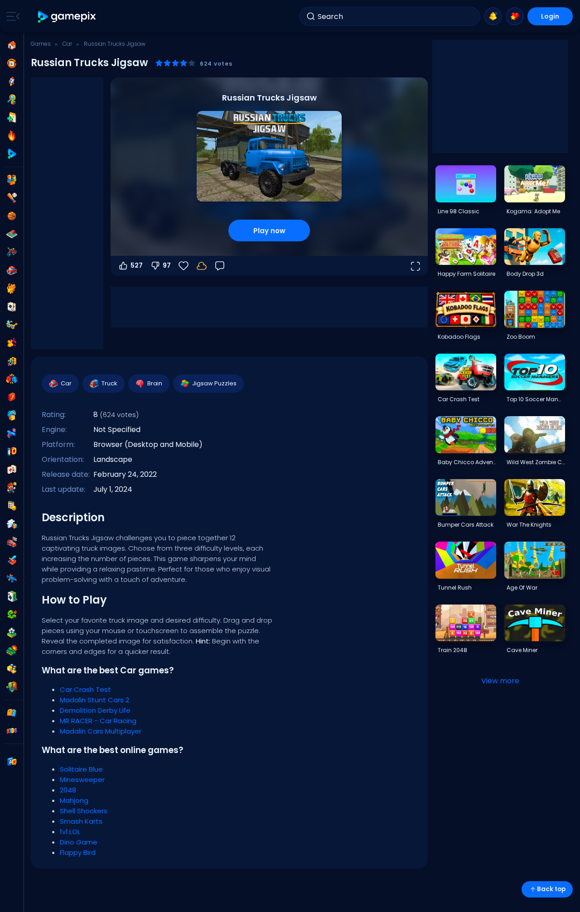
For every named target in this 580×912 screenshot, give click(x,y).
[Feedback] (219, 265)
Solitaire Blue (81, 769)
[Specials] (12, 154)
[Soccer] (12, 633)
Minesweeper (82, 779)
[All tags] (12, 713)
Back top (551, 889)
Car (67, 44)
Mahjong (74, 800)
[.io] (12, 451)
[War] (12, 651)
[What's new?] (493, 16)
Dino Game (78, 842)
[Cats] (12, 288)
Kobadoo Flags (459, 337)
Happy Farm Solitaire (466, 274)
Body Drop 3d (525, 274)
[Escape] (12, 361)
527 (136, 265)
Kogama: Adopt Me (533, 211)
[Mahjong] (12, 470)
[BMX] (12, 252)
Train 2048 (452, 650)
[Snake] (12, 614)
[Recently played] (12, 63)
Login (550, 16)
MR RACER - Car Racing (98, 720)
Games (41, 44)
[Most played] (12, 81)
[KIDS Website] (12, 731)
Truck (109, 383)
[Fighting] (12, 379)
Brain (154, 383)
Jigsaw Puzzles (214, 383)
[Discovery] (12, 100)
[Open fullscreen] (415, 265)
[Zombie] (12, 687)
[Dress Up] (12, 343)
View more (500, 681)
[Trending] (12, 136)
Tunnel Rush (455, 587)
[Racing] (12, 542)
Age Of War (522, 587)
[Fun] (12, 415)
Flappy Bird (78, 852)
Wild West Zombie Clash (536, 462)
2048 (68, 790)
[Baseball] (12, 198)
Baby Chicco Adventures (467, 462)
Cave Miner (522, 650)
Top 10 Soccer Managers (536, 399)
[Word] (12, 669)
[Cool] (12, 325)
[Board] (12, 234)
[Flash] (12, 397)
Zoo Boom (521, 337)
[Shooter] (12, 578)
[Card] (12, 307)
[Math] (12, 506)
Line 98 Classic (458, 211)
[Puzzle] (12, 524)
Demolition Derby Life (95, 710)
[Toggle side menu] (11, 16)
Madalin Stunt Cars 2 (94, 700)
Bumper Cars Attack (465, 524)
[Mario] (12, 488)
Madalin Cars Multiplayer (100, 731)
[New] (12, 118)
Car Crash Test (85, 689)
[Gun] (12, 433)
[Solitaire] (12, 596)
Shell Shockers (83, 811)
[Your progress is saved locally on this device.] (201, 265)
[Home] (12, 45)
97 (167, 265)
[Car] (12, 270)
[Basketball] (12, 216)
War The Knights (529, 524)
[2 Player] (12, 180)
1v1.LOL (70, 831)
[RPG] (12, 560)
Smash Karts (81, 821)
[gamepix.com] (67, 16)
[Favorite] (515, 16)
